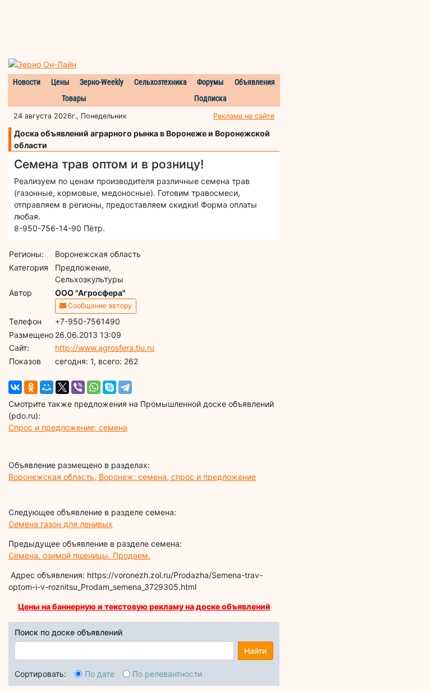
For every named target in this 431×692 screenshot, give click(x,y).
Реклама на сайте (243, 116)
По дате (99, 674)
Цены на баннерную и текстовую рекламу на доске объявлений (144, 606)
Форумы (210, 81)
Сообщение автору (99, 305)
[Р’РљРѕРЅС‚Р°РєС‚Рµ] (15, 387)
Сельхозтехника (160, 81)
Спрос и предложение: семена (67, 427)
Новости (26, 81)
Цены (60, 81)
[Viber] (78, 387)
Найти (255, 651)
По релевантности (167, 674)
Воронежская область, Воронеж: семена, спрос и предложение (132, 477)
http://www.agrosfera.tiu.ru (104, 347)
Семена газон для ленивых (60, 524)
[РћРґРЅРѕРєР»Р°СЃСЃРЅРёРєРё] (31, 387)
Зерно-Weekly (101, 81)
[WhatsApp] (93, 387)
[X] (62, 387)
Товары (74, 98)
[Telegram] (125, 387)
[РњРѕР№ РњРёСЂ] (46, 387)
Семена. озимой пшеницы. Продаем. (79, 555)
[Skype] (109, 387)
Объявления (255, 81)
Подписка (210, 98)
